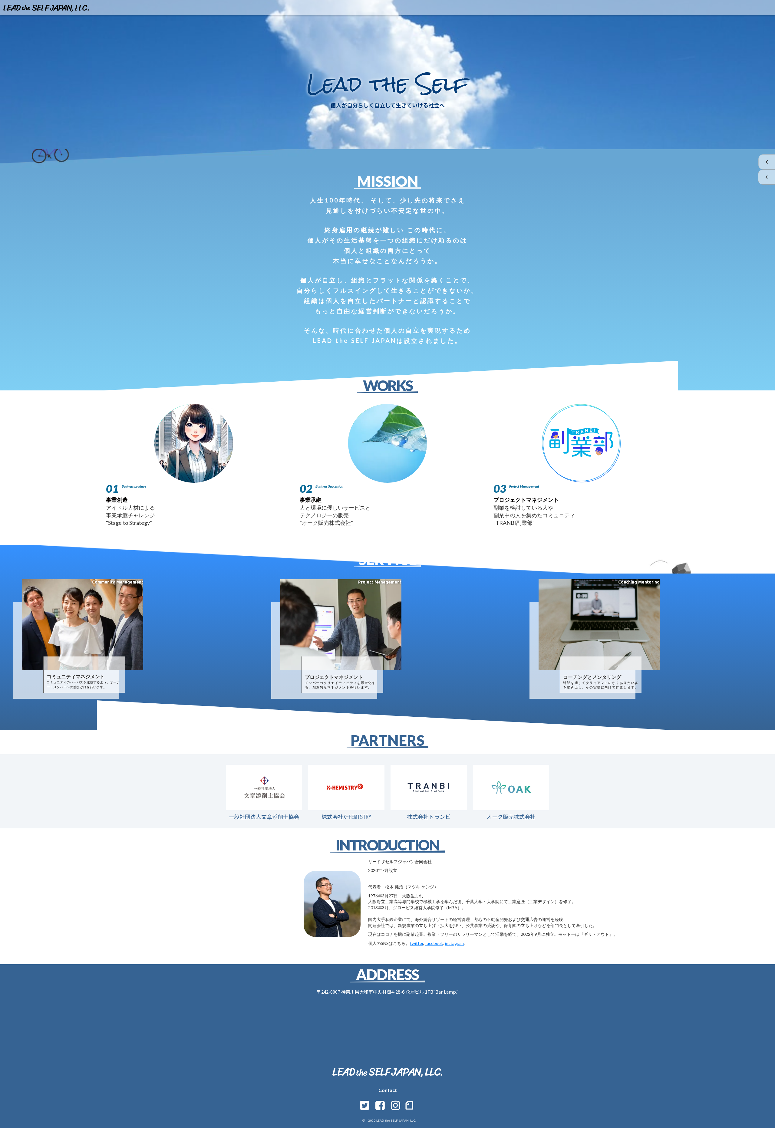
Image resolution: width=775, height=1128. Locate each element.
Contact (387, 1090)
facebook (434, 943)
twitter (416, 943)
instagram (454, 943)
